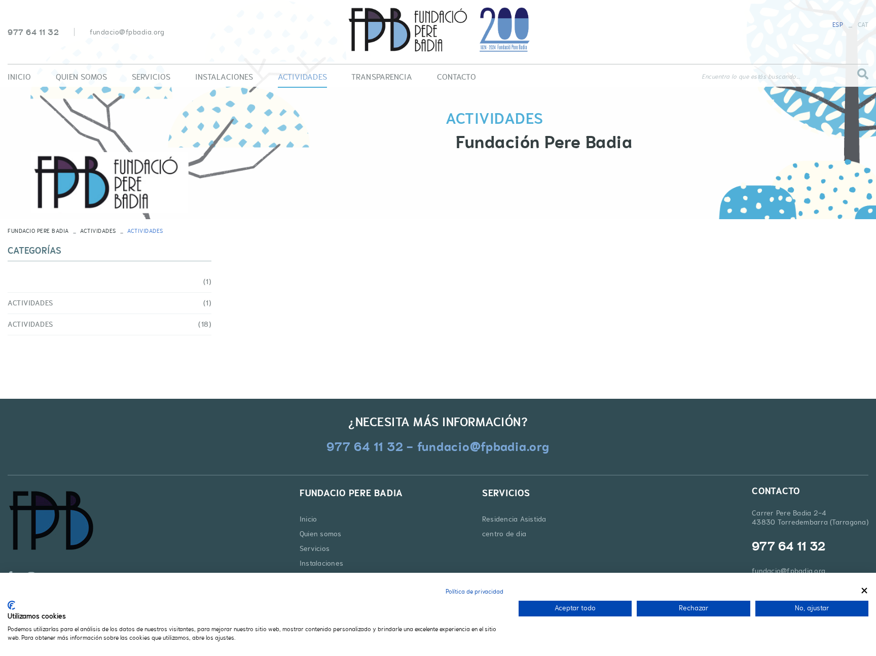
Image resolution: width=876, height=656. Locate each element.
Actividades (98, 230)
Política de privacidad (474, 591)
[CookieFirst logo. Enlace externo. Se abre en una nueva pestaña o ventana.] (11, 605)
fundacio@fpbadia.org (127, 32)
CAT (863, 24)
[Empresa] (438, 30)
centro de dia (504, 534)
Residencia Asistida (514, 519)
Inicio (308, 519)
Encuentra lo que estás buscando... (751, 77)
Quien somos (321, 534)
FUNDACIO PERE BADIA (38, 230)
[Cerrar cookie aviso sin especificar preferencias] (864, 590)
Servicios (315, 548)
